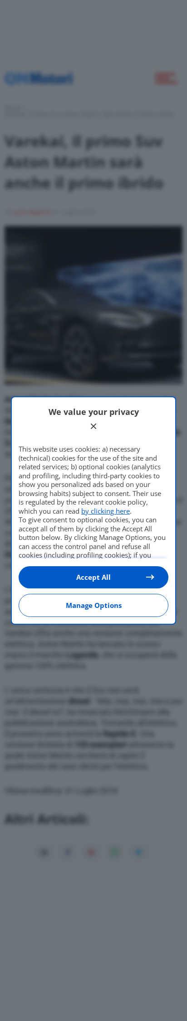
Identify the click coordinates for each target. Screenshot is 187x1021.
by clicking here (105, 510)
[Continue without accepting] (93, 426)
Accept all (93, 577)
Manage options (94, 605)
